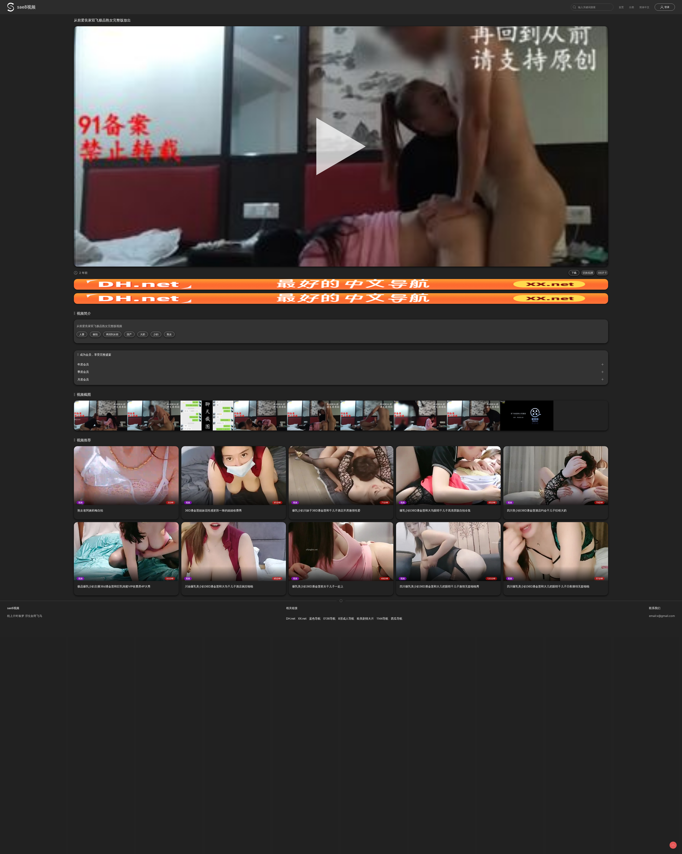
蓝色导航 (315, 618)
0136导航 (329, 618)
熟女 (169, 334)
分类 (631, 7)
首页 (621, 7)
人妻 (81, 334)
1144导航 (382, 618)
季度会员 (83, 372)
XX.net (302, 618)
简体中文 (644, 7)
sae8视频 (26, 7)
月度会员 (83, 379)
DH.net (290, 618)
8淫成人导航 (346, 618)
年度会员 (83, 364)
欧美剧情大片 (365, 618)
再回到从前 (112, 334)
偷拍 (95, 334)
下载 (574, 272)
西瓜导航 (396, 618)
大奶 (142, 334)
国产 (129, 334)
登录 (666, 7)
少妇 (155, 334)
